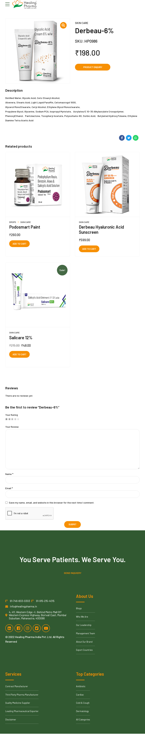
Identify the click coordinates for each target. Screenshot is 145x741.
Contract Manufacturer (16, 686)
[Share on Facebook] (122, 138)
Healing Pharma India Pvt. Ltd (33, 637)
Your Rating (11, 414)
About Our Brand (84, 641)
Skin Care (81, 23)
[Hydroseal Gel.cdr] (37, 295)
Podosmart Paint (24, 226)
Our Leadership (83, 625)
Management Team (85, 633)
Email (9, 488)
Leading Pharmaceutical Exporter (22, 711)
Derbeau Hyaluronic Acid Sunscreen (101, 229)
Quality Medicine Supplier (17, 702)
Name (9, 473)
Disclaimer (10, 719)
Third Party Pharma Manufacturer (21, 694)
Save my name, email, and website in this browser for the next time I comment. (51, 502)
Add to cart (19, 243)
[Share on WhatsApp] (135, 138)
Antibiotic (80, 686)
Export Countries (84, 649)
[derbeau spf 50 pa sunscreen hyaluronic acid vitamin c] (107, 184)
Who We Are (82, 616)
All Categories (83, 719)
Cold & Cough (82, 702)
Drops (12, 222)
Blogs (79, 608)
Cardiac (80, 694)
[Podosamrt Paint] (37, 184)
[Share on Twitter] (129, 138)
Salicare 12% (20, 337)
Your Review (12, 426)
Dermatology (82, 711)
